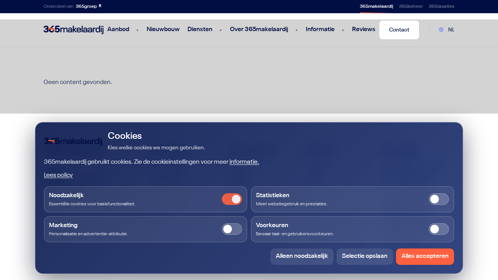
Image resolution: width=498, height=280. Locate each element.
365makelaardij (376, 6)
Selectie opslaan (365, 256)
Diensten (200, 29)
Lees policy (58, 175)
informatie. (244, 162)
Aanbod (118, 29)
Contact (399, 30)
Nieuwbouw (163, 29)
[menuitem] (446, 30)
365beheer (411, 6)
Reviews (363, 29)
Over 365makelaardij (259, 29)
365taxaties (441, 6)
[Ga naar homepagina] (73, 30)
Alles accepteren (425, 256)
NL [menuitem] (451, 30)
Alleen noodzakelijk (302, 256)
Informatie (320, 29)
